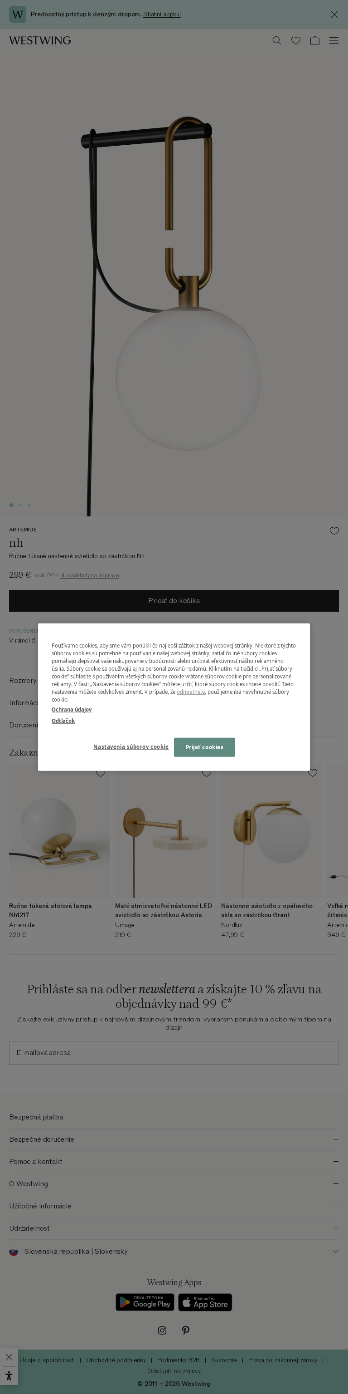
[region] (174, 697)
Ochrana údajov (72, 709)
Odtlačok (63, 720)
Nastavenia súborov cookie (131, 746)
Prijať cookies (205, 746)
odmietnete (191, 691)
